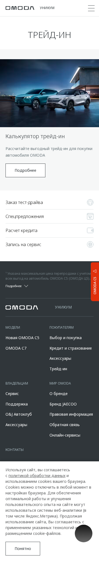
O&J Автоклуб (19, 414)
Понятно (23, 548)
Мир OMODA (60, 383)
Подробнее (25, 170)
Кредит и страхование (71, 348)
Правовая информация (71, 414)
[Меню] (91, 8)
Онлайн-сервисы (65, 435)
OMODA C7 (16, 348)
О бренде (59, 393)
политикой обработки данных (37, 475)
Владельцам (17, 383)
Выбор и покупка (66, 337)
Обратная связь (65, 424)
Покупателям (62, 327)
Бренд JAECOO (63, 404)
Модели (13, 327)
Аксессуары (60, 358)
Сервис (12, 393)
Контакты (15, 449)
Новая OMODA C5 (22, 337)
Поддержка (17, 404)
